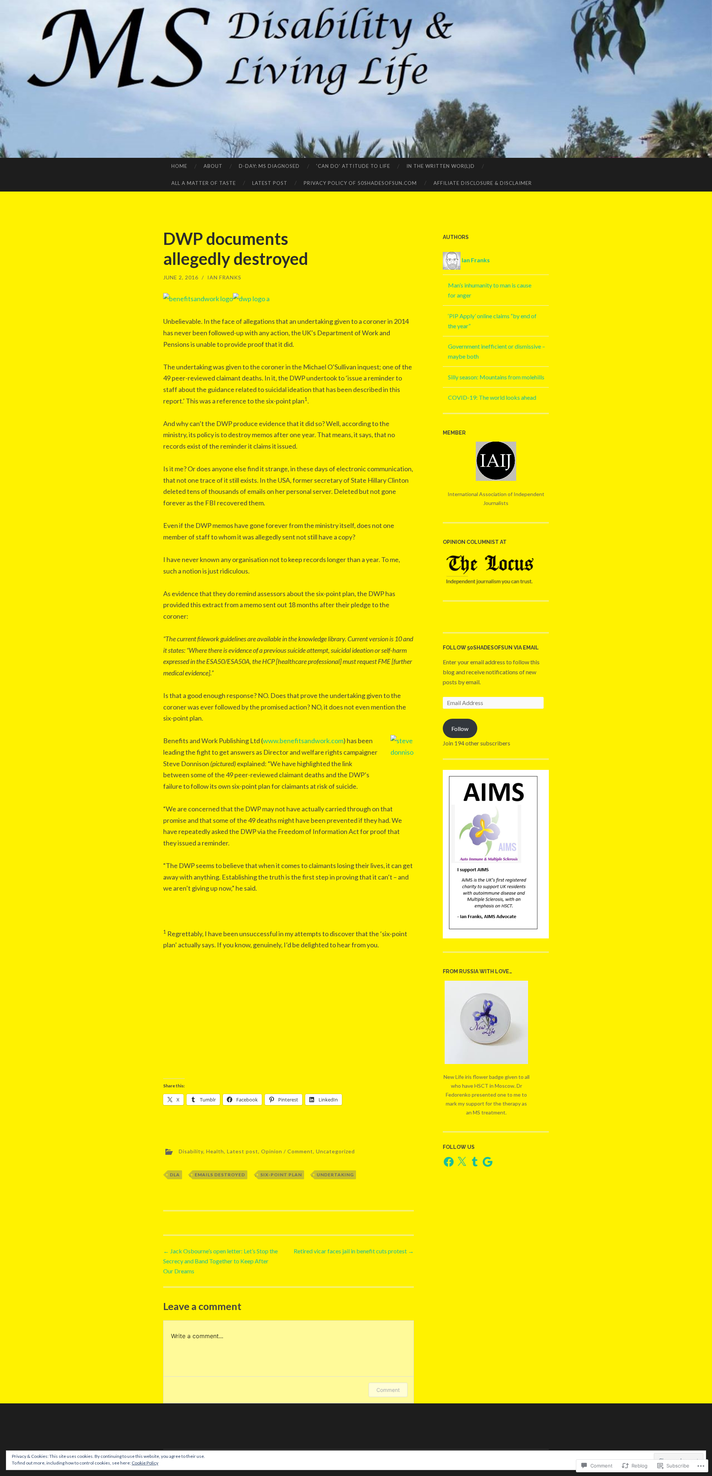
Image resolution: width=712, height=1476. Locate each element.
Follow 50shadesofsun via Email (491, 648)
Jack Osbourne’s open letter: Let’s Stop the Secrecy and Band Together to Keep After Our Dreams (220, 1260)
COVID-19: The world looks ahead (492, 397)
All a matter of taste (203, 183)
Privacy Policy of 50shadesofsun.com (360, 183)
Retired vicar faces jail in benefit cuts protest (354, 1250)
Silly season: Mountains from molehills (496, 376)
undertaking (335, 1174)
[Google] (488, 1162)
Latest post (269, 183)
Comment (388, 1390)
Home (179, 166)
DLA (175, 1174)
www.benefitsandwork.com (303, 741)
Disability (191, 1151)
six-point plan (281, 1174)
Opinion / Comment (287, 1151)
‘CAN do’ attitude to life (353, 166)
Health (215, 1151)
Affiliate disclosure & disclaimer (483, 183)
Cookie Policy (145, 1463)
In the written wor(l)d (440, 166)
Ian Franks (224, 277)
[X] (462, 1162)
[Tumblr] (475, 1162)
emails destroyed (220, 1174)
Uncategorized (335, 1151)
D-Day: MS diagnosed (269, 166)
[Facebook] (449, 1162)
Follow (459, 728)
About (213, 166)
